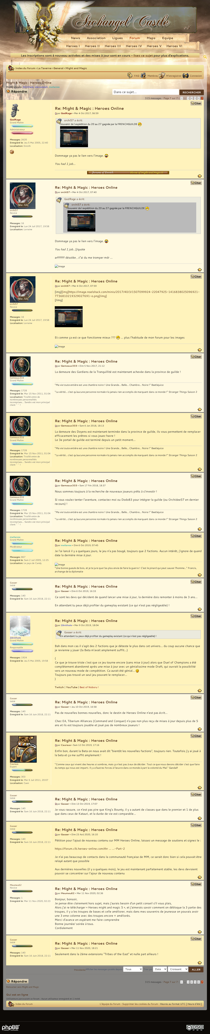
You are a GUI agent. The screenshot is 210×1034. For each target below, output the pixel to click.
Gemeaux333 (69, 365)
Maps (151, 38)
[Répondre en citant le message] (196, 103)
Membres (152, 75)
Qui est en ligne (17, 994)
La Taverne (44, 68)
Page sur (170, 98)
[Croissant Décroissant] (186, 969)
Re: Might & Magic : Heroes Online (89, 108)
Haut (200, 176)
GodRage (66, 113)
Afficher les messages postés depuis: (104, 969)
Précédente (80, 969)
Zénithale (28, 86)
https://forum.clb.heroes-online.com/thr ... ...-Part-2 (90, 848)
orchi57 (65, 192)
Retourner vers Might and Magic (22, 986)
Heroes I (73, 46)
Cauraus (66, 744)
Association (96, 38)
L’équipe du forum (110, 1003)
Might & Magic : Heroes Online (28, 82)
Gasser (65, 591)
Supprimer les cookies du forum (140, 1003)
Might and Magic (76, 68)
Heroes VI (174, 46)
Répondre (11, 90)
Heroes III (113, 46)
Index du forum (25, 68)
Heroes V (154, 46)
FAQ (136, 75)
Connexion (196, 75)
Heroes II (92, 46)
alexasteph (41, 86)
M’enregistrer (173, 75)
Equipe (167, 38)
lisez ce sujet (143, 55)
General (58, 68)
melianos (54, 86)
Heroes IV (134, 46)
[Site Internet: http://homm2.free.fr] (12, 152)
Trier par (148, 969)
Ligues (117, 38)
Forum (134, 38)
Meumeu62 (67, 893)
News (75, 38)
